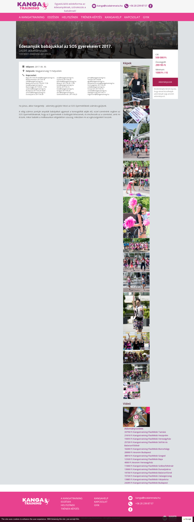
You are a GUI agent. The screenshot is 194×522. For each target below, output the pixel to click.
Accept (188, 519)
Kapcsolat (132, 17)
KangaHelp (113, 17)
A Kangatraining (32, 17)
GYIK (146, 17)
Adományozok (165, 82)
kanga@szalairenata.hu (110, 5)
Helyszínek (70, 17)
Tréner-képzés (91, 17)
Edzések (53, 17)
